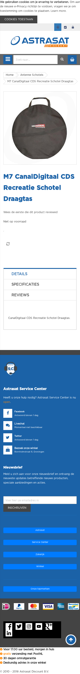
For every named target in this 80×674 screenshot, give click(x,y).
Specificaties (25, 284)
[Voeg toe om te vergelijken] (7, 244)
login (73, 27)
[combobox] (35, 59)
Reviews (20, 295)
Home (10, 75)
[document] (40, 11)
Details (19, 274)
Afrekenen (65, 27)
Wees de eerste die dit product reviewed (30, 212)
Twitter (18, 436)
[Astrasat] (40, 34)
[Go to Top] (71, 639)
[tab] (40, 274)
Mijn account (58, 27)
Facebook (19, 412)
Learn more (58, 11)
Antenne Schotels (31, 75)
